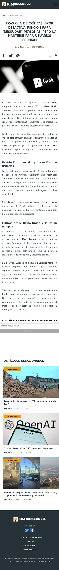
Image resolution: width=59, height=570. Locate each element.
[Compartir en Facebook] (3, 57)
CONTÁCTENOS (29, 545)
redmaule (8, 409)
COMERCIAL (29, 541)
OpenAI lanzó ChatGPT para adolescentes (28, 448)
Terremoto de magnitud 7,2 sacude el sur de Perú (30, 402)
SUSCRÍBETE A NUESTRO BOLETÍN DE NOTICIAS (29, 320)
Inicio (4, 15)
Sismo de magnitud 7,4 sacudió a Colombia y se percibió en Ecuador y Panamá (30, 494)
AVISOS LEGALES (29, 549)
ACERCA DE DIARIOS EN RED (29, 537)
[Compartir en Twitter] (11, 57)
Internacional (16, 15)
